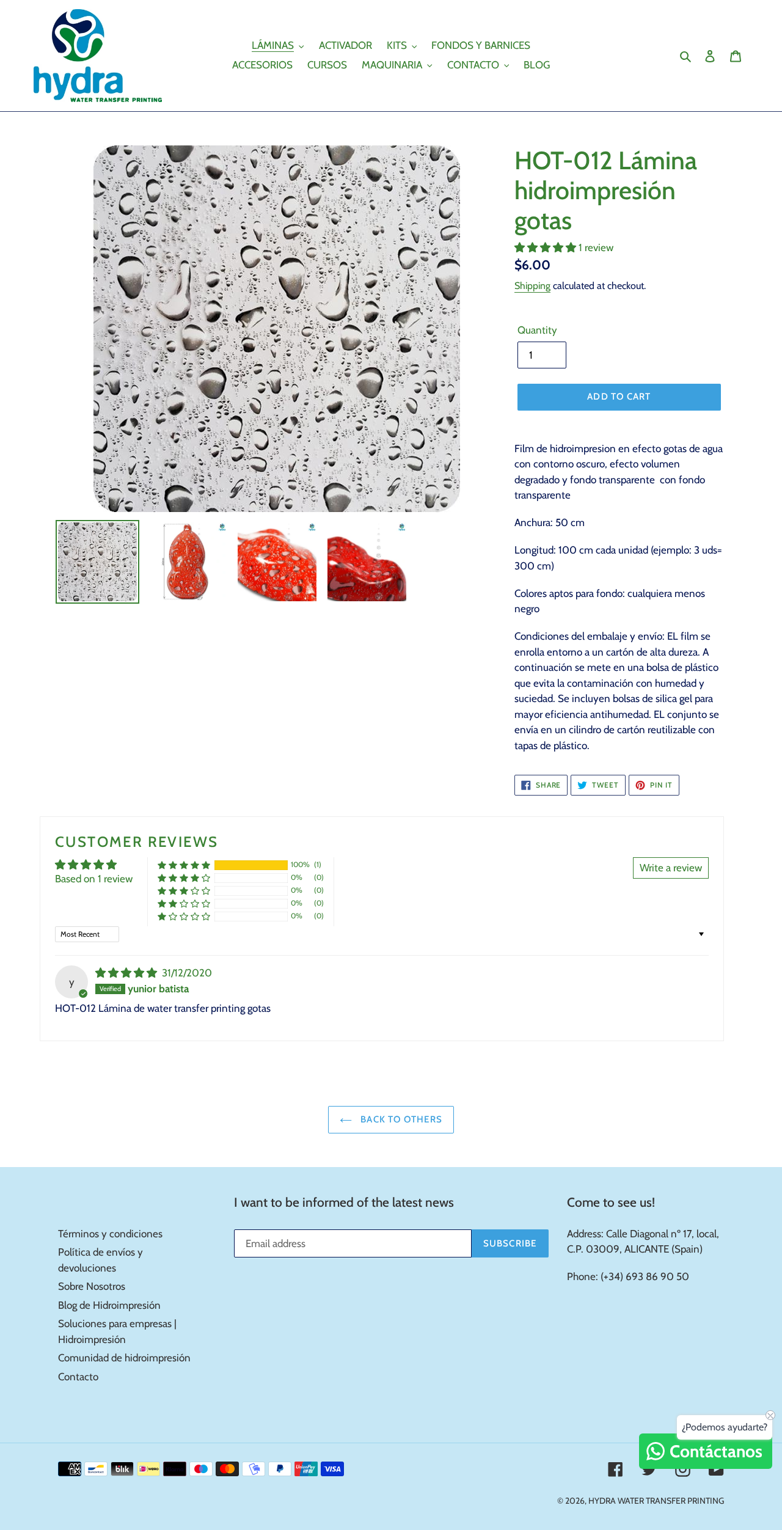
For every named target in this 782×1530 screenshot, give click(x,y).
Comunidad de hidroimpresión (124, 1358)
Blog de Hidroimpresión (109, 1305)
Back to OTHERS (400, 1119)
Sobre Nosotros (91, 1286)
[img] (127, 973)
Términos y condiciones (110, 1234)
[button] (546, 247)
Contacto (78, 1377)
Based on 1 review (94, 879)
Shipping (532, 285)
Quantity (537, 330)
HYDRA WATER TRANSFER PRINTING (656, 1500)
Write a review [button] (671, 868)
